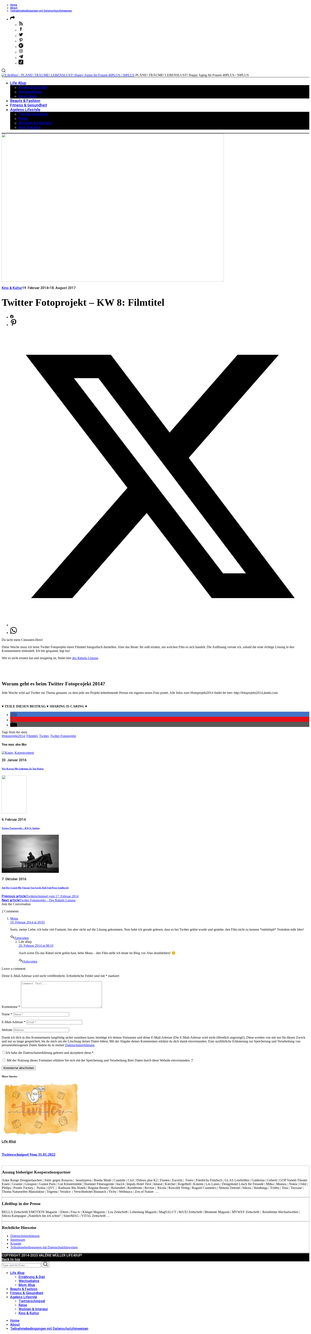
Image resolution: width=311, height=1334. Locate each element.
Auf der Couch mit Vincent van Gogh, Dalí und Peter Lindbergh (35, 887)
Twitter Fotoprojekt (63, 736)
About (14, 7)
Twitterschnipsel (32, 1301)
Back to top (11, 1259)
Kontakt (15, 1243)
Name (7, 1014)
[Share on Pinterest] (13, 325)
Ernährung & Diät (32, 1277)
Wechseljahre (29, 1281)
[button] (13, 715)
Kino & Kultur (12, 288)
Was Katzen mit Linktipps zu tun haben (23, 768)
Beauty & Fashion (23, 1289)
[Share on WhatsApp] (13, 632)
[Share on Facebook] (12, 317)
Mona (14, 918)
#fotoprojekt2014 (13, 736)
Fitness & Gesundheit (26, 1293)
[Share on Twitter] (159, 625)
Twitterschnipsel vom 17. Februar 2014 (40, 896)
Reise (23, 1305)
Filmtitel (31, 736)
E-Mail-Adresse (13, 1022)
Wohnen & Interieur (33, 1309)
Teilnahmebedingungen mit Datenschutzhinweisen (41, 10)
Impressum (17, 1239)
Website (7, 1030)
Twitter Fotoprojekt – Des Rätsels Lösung (39, 900)
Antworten (21, 938)
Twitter (43, 736)
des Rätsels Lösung (85, 658)
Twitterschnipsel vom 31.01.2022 (28, 1154)
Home (13, 4)
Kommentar (11, 1007)
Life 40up (9, 1141)
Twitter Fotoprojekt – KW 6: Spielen (21, 828)
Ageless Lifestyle (23, 1297)
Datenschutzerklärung (79, 1045)
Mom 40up (27, 1285)
